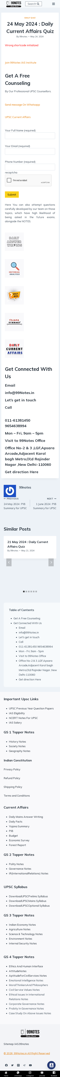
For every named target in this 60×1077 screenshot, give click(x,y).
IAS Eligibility (17, 713)
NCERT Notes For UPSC (23, 718)
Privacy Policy (12, 769)
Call (21, 641)
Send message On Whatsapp (22, 104)
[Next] (51, 562)
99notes (23, 36)
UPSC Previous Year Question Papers (31, 708)
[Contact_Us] (51, 1065)
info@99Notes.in (19, 392)
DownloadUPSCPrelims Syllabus (28, 896)
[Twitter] (12, 1065)
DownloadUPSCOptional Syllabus (29, 905)
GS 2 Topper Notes (19, 854)
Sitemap (9, 1044)
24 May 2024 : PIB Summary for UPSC (15, 503)
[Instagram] (18, 1065)
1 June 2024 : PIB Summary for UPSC (44, 503)
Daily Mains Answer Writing (26, 816)
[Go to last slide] (9, 562)
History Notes (17, 741)
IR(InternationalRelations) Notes (28, 873)
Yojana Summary (19, 826)
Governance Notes (20, 868)
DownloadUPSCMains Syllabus (27, 900)
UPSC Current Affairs (18, 117)
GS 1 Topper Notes (19, 732)
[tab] (24, 591)
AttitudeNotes (17, 971)
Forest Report (17, 845)
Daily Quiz (30, 18)
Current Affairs (16, 807)
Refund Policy (12, 778)
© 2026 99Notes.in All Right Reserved (27, 1053)
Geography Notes (19, 751)
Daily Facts (15, 821)
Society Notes (17, 746)
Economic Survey (19, 840)
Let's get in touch (29, 637)
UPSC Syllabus (15, 887)
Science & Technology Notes (26, 934)
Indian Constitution (18, 760)
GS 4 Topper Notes (19, 957)
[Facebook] (6, 1065)
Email (22, 627)
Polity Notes (16, 864)
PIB (11, 830)
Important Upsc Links (21, 699)
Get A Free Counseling (27, 618)
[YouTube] (30, 1065)
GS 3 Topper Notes (19, 915)
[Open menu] (53, 3)
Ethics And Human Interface (26, 966)
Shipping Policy (13, 786)
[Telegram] (24, 1065)
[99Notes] (14, 3)
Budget (13, 835)
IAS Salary (15, 722)
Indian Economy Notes (22, 924)
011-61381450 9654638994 (36, 646)
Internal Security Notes (23, 943)
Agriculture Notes (19, 929)
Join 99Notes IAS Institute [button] (20, 62)
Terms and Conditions (17, 795)
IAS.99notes (21, 1044)
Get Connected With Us (28, 623)
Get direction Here (21, 472)
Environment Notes (20, 938)
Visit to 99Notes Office (32, 656)
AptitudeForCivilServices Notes (28, 975)
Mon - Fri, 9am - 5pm (31, 651)
